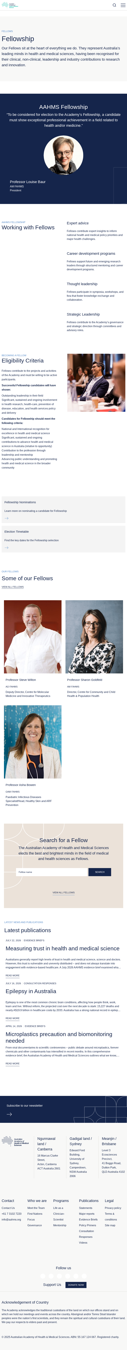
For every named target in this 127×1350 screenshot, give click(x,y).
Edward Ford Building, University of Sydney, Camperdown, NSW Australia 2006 (78, 1163)
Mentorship (59, 1225)
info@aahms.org (11, 1219)
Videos (83, 1242)
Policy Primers (87, 1225)
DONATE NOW (76, 1285)
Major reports (86, 1213)
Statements (85, 1208)
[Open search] (114, 5)
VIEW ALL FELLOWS (13, 587)
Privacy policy (113, 1208)
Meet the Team (36, 1208)
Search (100, 872)
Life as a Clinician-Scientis (58, 1214)
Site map (110, 1225)
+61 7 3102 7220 (11, 1213)
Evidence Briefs (88, 1219)
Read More (13, 975)
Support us (52, 1285)
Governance (34, 1225)
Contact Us (8, 1208)
